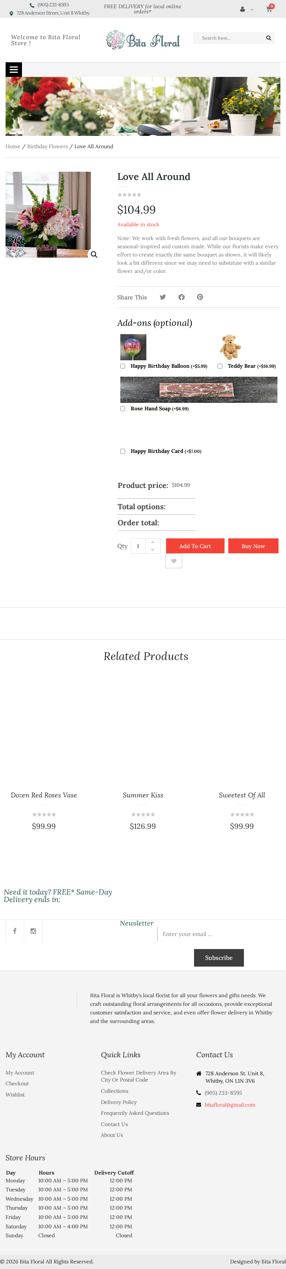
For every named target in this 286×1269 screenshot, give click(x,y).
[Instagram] (33, 931)
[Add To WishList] (173, 560)
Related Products (146, 656)
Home (13, 146)
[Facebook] (15, 931)
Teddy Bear (252, 366)
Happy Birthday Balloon (169, 366)
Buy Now (253, 546)
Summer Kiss (143, 795)
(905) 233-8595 (223, 1092)
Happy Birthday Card (166, 451)
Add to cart (195, 546)
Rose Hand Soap (160, 408)
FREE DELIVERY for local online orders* (142, 9)
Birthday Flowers (47, 146)
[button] (94, 254)
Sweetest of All (242, 795)
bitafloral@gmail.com (230, 1104)
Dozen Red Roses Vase (44, 795)
